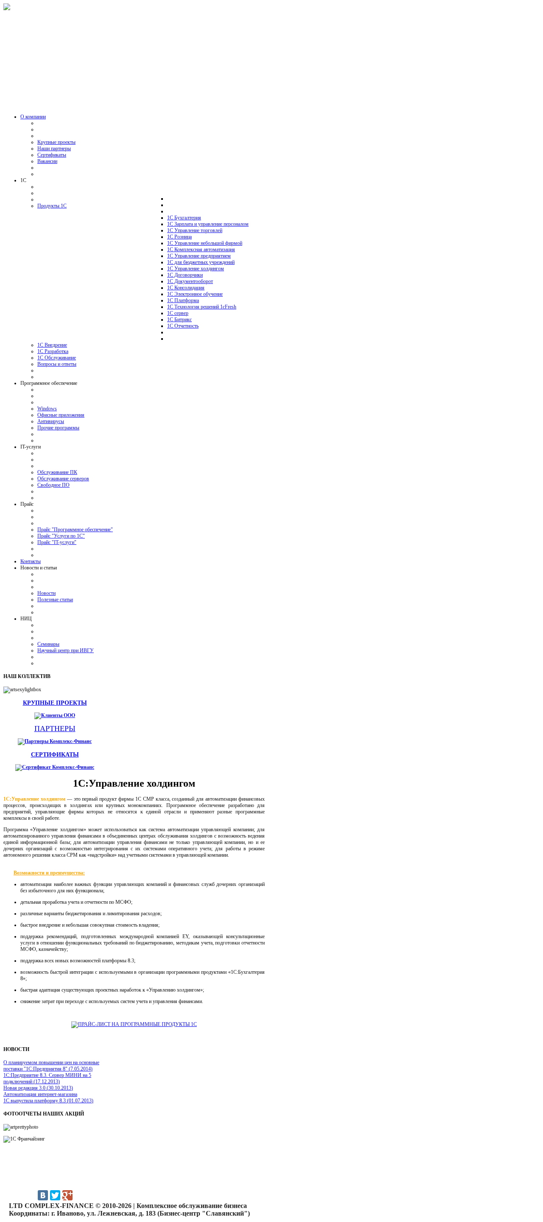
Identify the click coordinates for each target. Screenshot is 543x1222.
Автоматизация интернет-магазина (40, 1094)
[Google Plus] (67, 1195)
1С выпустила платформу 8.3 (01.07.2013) (48, 1101)
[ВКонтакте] (43, 1195)
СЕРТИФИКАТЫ (55, 754)
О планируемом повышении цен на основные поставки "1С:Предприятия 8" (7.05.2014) (51, 1065)
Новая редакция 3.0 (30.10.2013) (38, 1088)
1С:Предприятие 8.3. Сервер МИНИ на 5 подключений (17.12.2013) (47, 1078)
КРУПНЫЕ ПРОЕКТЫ (55, 702)
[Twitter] (55, 1195)
